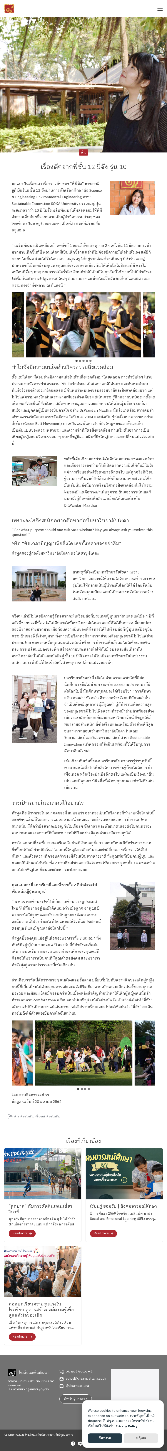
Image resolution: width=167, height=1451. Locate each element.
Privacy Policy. (126, 1426)
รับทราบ (105, 1438)
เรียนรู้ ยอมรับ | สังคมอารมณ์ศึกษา (123, 1206)
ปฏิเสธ (141, 1438)
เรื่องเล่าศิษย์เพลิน (47, 1116)
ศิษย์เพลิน (27, 1116)
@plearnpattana (77, 1386)
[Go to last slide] (15, 325)
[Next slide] (151, 325)
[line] (80, 1444)
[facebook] (73, 1444)
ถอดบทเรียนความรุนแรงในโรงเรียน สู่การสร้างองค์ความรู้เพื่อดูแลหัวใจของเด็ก (41, 1310)
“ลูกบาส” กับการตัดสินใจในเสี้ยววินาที (40, 1209)
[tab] (76, 361)
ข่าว (84, 152)
